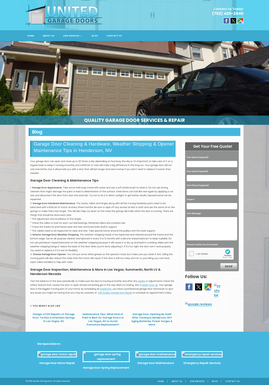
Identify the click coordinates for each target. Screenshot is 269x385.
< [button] (4, 82)
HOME (161, 381)
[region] (134, 83)
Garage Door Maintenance (155, 363)
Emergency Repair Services (202, 363)
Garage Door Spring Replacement (106, 368)
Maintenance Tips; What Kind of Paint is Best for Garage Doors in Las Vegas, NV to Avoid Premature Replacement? (103, 319)
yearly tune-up (150, 285)
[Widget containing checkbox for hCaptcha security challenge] (210, 254)
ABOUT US (177, 381)
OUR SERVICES (197, 381)
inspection (105, 288)
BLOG (215, 381)
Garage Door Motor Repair (57, 363)
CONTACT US (232, 381)
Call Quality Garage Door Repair (115, 292)
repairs (141, 281)
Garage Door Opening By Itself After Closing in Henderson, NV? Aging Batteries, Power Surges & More (151, 319)
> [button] (265, 82)
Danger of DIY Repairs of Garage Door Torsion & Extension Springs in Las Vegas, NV (54, 318)
